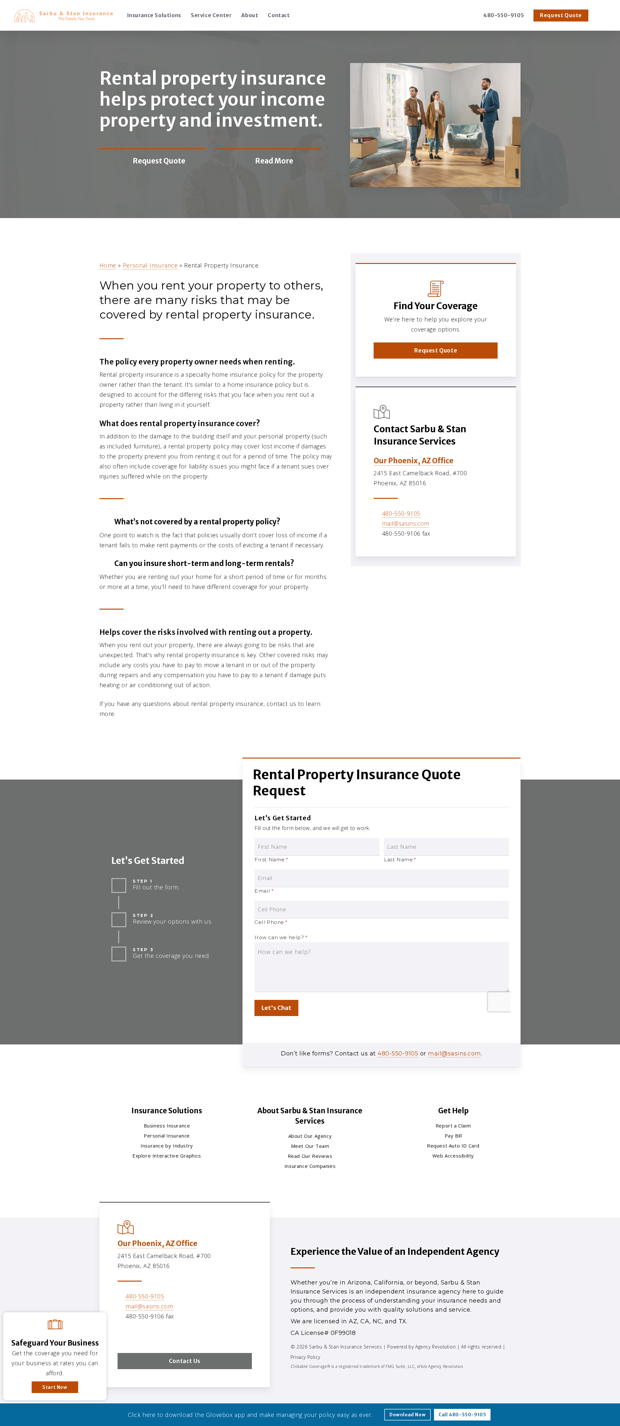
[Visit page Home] (63, 15)
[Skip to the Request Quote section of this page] (152, 161)
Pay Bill (453, 1135)
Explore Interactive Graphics (166, 1155)
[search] (603, 15)
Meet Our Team (310, 1146)
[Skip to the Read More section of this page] (267, 161)
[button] (436, 350)
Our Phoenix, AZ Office (413, 460)
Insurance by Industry (166, 1145)
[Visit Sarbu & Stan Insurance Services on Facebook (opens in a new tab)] (137, 1334)
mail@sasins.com (405, 523)
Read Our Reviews (310, 1156)
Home (107, 265)
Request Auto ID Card (453, 1145)
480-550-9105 (401, 513)
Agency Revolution (435, 1347)
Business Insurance (167, 1125)
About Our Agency (310, 1136)
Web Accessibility (453, 1155)
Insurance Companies (310, 1166)
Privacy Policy (305, 1357)
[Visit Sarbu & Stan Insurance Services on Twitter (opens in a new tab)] (123, 1334)
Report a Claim (453, 1125)
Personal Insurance (150, 265)
